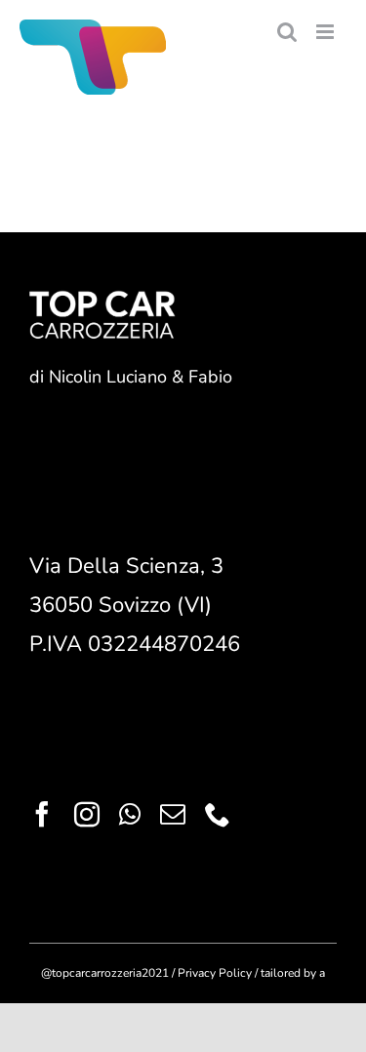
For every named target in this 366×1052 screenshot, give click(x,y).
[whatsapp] (130, 814)
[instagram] (87, 814)
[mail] (172, 814)
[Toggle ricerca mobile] (287, 31)
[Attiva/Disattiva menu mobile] (326, 31)
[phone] (217, 814)
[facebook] (42, 814)
